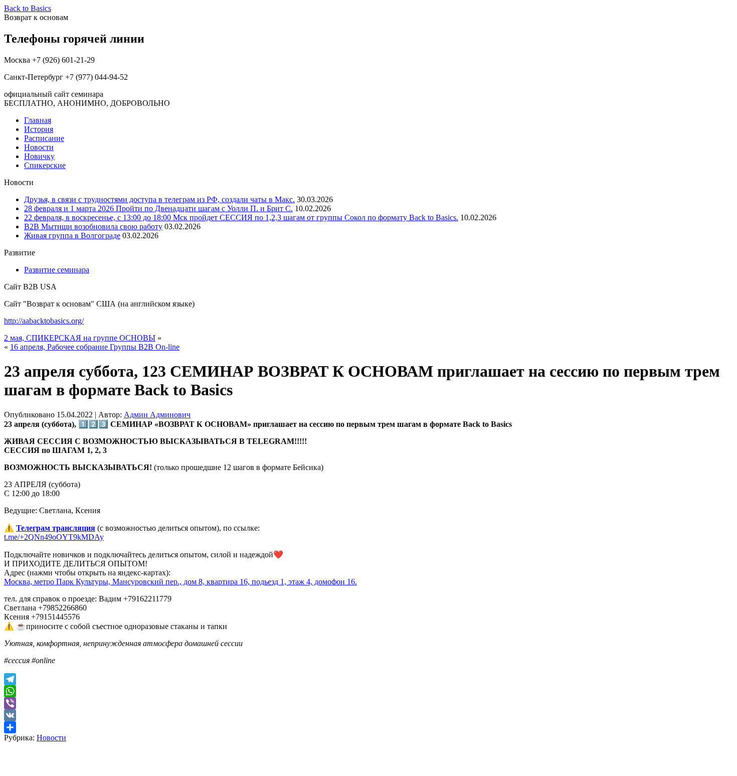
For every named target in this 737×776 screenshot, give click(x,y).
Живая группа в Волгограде (72, 235)
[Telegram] (368, 679)
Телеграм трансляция (55, 528)
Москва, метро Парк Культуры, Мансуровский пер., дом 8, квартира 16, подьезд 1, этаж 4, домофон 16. (180, 581)
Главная (37, 120)
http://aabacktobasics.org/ (44, 321)
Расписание (44, 138)
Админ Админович (157, 414)
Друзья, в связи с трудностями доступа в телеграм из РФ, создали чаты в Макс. (159, 199)
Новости (39, 147)
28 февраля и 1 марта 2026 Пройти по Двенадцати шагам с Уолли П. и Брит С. (158, 208)
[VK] (368, 715)
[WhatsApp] (368, 691)
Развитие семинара (56, 269)
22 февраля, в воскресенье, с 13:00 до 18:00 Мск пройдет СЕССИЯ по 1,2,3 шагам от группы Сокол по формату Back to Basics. (241, 217)
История (38, 129)
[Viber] (368, 703)
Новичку (39, 156)
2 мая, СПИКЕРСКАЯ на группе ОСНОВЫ (79, 338)
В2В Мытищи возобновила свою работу (93, 226)
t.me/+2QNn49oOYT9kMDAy (54, 537)
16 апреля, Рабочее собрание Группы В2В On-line (94, 347)
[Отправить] (368, 727)
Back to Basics (27, 8)
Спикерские (45, 165)
